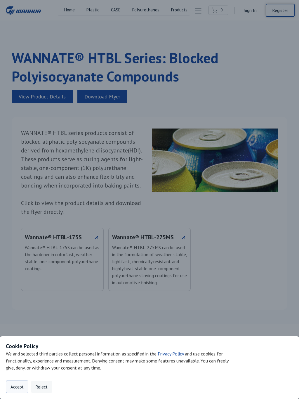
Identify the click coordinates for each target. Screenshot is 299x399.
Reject (42, 387)
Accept (17, 387)
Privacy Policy (171, 354)
